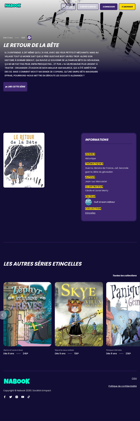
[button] (132, 315)
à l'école (68, 6)
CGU (134, 378)
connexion (109, 6)
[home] (13, 5)
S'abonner (127, 6)
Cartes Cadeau (88, 6)
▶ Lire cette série (15, 86)
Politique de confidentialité (122, 386)
